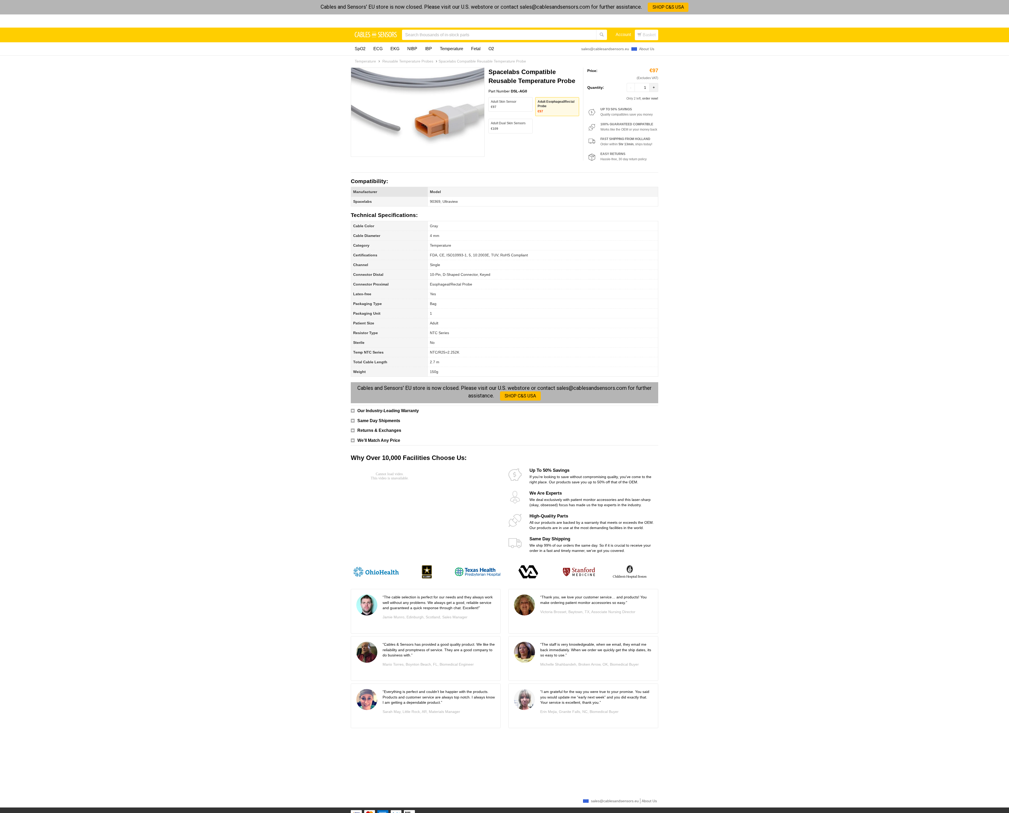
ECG (378, 48)
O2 (491, 48)
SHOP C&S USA (668, 7)
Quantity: (595, 87)
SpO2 (360, 48)
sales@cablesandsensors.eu (605, 49)
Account (623, 34)
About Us (646, 49)
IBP (428, 48)
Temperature (451, 48)
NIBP (412, 48)
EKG (394, 48)
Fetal (476, 48)
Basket (649, 35)
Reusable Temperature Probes (407, 61)
